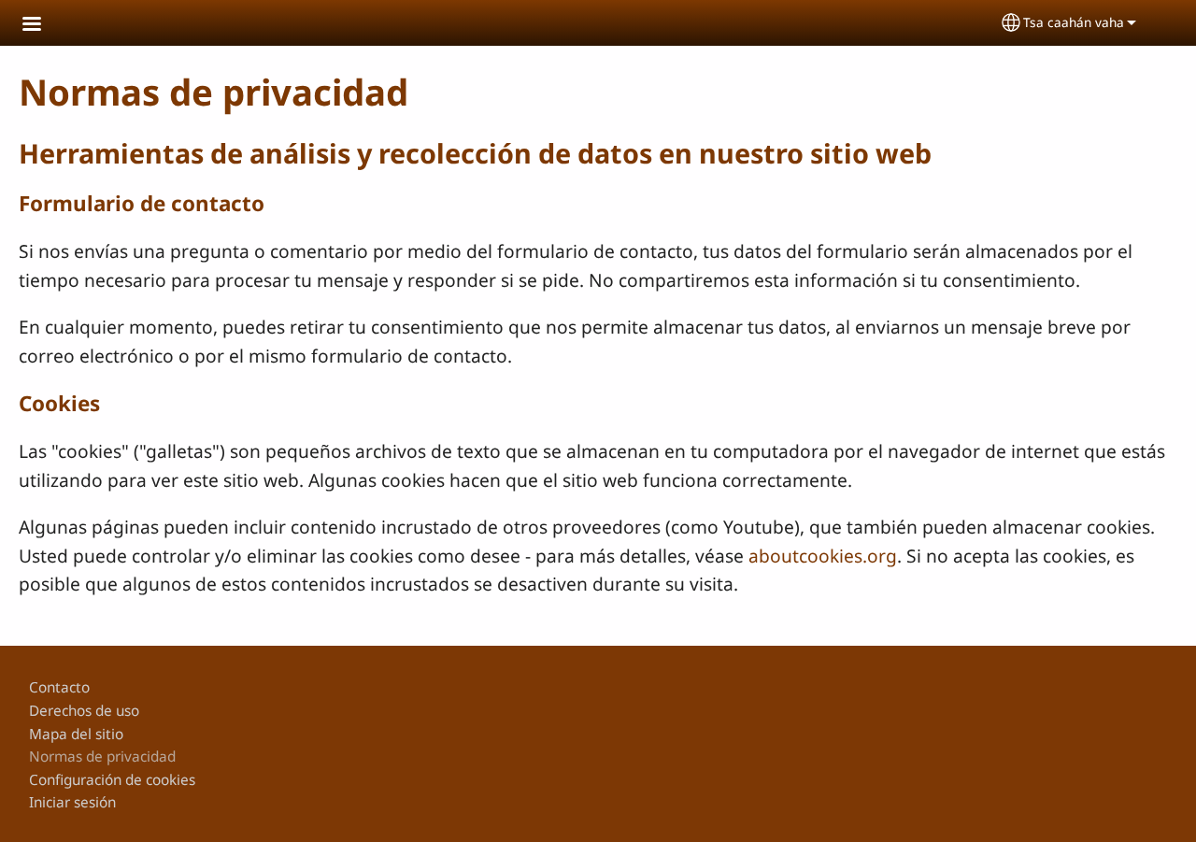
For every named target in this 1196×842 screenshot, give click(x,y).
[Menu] (43, 25)
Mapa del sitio (76, 734)
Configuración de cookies (112, 780)
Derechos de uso (84, 711)
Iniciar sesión (72, 802)
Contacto (59, 687)
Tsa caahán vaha (1073, 22)
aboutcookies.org (822, 555)
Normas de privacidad (102, 756)
